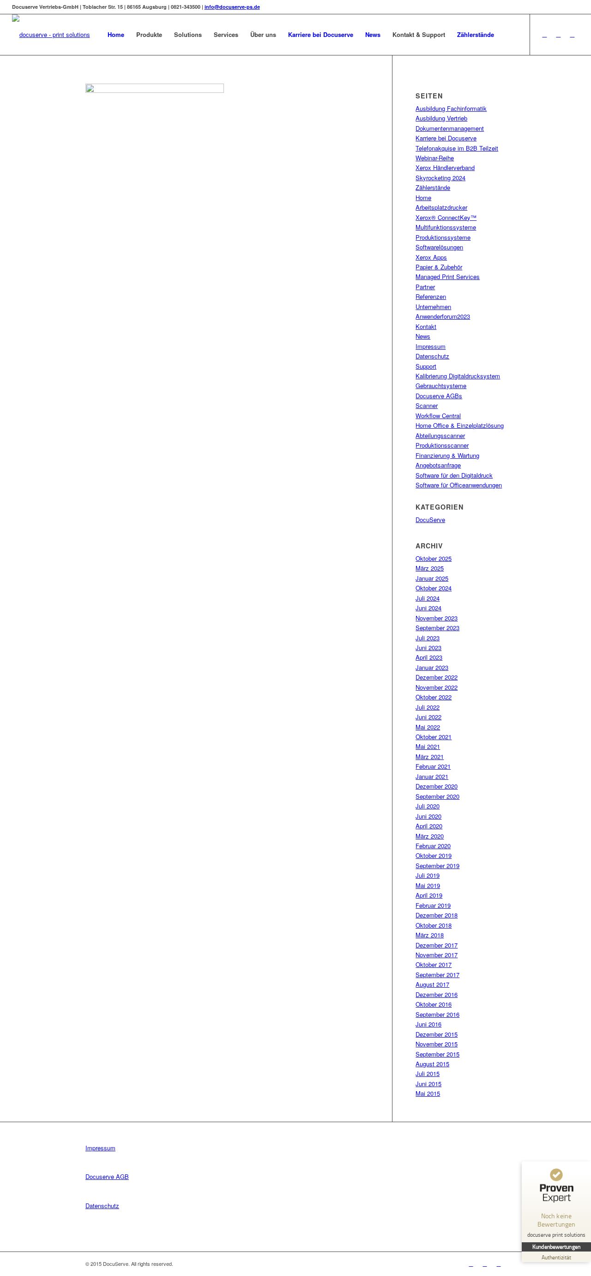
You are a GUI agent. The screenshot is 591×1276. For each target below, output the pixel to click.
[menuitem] (116, 34)
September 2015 (437, 1054)
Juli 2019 (428, 875)
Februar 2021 (433, 766)
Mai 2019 (428, 885)
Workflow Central (438, 415)
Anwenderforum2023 (443, 316)
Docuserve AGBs (439, 395)
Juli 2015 (428, 1073)
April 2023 (429, 657)
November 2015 (437, 1043)
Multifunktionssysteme (446, 227)
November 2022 (437, 687)
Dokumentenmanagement (450, 128)
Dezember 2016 (437, 994)
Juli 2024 (428, 598)
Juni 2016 (428, 1024)
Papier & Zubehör (439, 266)
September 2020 (437, 796)
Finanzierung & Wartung (447, 455)
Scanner (427, 405)
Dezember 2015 (437, 1034)
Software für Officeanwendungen (459, 484)
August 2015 (432, 1063)
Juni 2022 (428, 716)
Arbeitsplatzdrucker (441, 207)
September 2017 (437, 974)
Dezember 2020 (437, 786)
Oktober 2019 (434, 855)
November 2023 (437, 618)
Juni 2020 (428, 816)
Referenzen (431, 296)
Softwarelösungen (439, 247)
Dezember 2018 (437, 915)
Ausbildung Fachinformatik (451, 108)
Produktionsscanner (442, 445)
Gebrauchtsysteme (441, 385)
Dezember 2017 (437, 945)
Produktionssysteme (443, 237)
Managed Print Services (448, 276)
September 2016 (437, 1014)
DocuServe (430, 519)
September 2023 (437, 627)
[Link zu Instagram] (572, 34)
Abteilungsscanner (440, 435)
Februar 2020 (433, 845)
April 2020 (429, 825)
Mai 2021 (428, 746)
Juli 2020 (428, 806)
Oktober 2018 (434, 925)
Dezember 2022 (437, 677)
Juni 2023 (428, 647)
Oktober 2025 (434, 558)
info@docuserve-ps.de (232, 6)
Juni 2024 (428, 607)
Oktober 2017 (434, 964)
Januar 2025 (432, 578)
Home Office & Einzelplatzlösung (460, 425)
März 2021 (430, 756)
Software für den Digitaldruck (454, 475)
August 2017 (432, 984)
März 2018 (430, 934)
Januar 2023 (432, 667)
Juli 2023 (428, 637)
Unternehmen (433, 306)
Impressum (431, 346)
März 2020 (430, 836)
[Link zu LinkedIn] (558, 34)
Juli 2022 (428, 707)
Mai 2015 (428, 1093)
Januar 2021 (432, 776)
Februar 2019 (433, 905)
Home (423, 197)
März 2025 (430, 568)
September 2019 (437, 865)
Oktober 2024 (434, 587)
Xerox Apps (431, 257)
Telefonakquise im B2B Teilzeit (457, 148)
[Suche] (509, 34)
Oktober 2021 (434, 736)
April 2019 (429, 895)
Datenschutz (432, 356)
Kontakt (426, 326)
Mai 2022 (428, 727)
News (423, 336)
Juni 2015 (428, 1083)
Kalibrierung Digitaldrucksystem (458, 375)
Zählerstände (433, 187)
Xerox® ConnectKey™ (446, 217)
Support (426, 366)
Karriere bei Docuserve (446, 138)
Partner (425, 286)
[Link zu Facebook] (544, 34)
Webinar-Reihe (435, 157)
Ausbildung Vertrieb (441, 118)
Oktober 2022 (434, 697)
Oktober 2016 (434, 1004)
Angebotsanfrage (438, 465)
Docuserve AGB (107, 1176)
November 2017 (437, 954)
